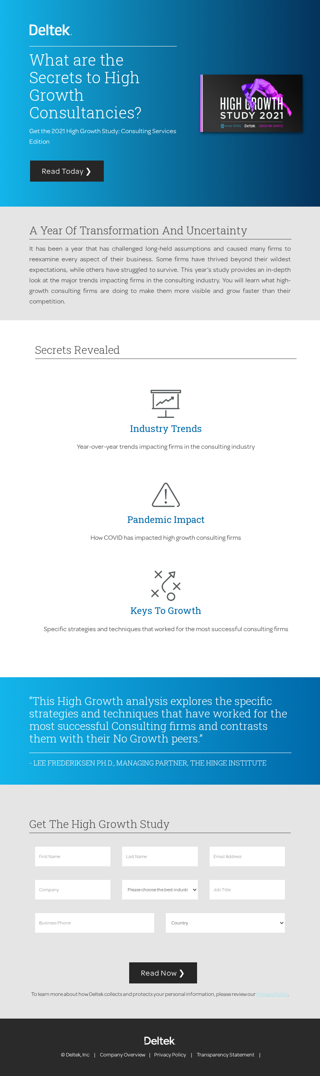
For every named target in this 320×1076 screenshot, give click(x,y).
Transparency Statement (225, 1054)
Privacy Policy (272, 994)
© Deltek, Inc (75, 1054)
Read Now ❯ (163, 972)
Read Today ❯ (67, 171)
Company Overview (122, 1054)
